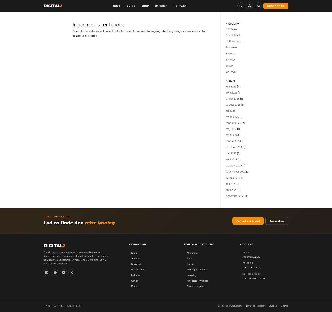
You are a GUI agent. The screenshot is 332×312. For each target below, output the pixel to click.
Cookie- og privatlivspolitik (230, 306)
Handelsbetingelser (197, 281)
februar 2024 (233, 141)
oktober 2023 (234, 147)
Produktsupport (195, 286)
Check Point (233, 35)
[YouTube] (63, 272)
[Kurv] (258, 5)
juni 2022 (231, 183)
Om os (135, 281)
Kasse (190, 264)
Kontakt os (276, 5)
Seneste (230, 53)
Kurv (189, 258)
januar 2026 (232, 98)
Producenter (138, 269)
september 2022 (236, 171)
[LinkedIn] (47, 272)
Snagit (229, 65)
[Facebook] (55, 272)
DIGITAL (53, 6)
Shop (134, 253)
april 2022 (231, 190)
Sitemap (284, 306)
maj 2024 (231, 129)
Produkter (232, 47)
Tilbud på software (197, 269)
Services (231, 59)
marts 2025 (232, 117)
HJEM (116, 5)
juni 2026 (231, 86)
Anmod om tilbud (248, 221)
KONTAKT (180, 5)
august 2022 (233, 177)
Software (231, 71)
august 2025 (233, 104)
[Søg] (240, 5)
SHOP (145, 5)
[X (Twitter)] (71, 272)
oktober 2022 (234, 165)
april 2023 (231, 159)
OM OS (130, 5)
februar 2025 (233, 123)
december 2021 (235, 196)
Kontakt (135, 286)
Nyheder (136, 275)
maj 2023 (231, 153)
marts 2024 (232, 135)
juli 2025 (230, 110)
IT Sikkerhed (233, 41)
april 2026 (231, 92)
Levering (191, 275)
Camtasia (231, 29)
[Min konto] (249, 5)
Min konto (192, 253)
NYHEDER (161, 5)
